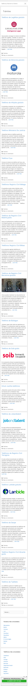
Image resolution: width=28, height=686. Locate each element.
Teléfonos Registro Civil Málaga (14, 184)
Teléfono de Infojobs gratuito (13, 102)
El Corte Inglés (7, 639)
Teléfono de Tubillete (10, 582)
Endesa (5, 669)
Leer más (9, 49)
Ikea (5, 643)
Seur (5, 657)
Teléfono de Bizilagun (10, 321)
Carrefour (6, 633)
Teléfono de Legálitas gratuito (13, 17)
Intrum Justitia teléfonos (11, 386)
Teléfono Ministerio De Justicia (13, 130)
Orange (5, 659)
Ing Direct (6, 673)
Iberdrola (6, 667)
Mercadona (7, 625)
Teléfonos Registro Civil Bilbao (13, 245)
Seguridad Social (8, 665)
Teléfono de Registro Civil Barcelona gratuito (11, 274)
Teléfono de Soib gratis (10, 348)
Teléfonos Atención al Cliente (9, 3)
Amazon (6, 661)
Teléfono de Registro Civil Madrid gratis (11, 217)
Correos (6, 629)
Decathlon (6, 635)
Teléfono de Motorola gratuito (13, 60)
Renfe (5, 627)
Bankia (5, 641)
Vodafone (6, 655)
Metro (5, 637)
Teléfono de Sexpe (9, 523)
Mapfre (5, 671)
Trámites (5, 53)
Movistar (6, 663)
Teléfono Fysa (7, 158)
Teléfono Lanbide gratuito (11, 485)
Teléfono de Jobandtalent (11, 414)
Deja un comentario (8, 55)
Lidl (4, 631)
